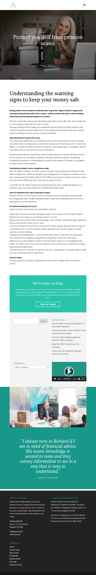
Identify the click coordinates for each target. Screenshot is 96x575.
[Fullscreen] (83, 379)
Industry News (15, 559)
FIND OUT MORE (48, 304)
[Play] (55, 379)
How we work (14, 550)
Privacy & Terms (16, 565)
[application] (69, 371)
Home (12, 547)
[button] (69, 372)
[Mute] (79, 379)
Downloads (14, 556)
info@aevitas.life (16, 531)
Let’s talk (13, 562)
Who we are (14, 553)
